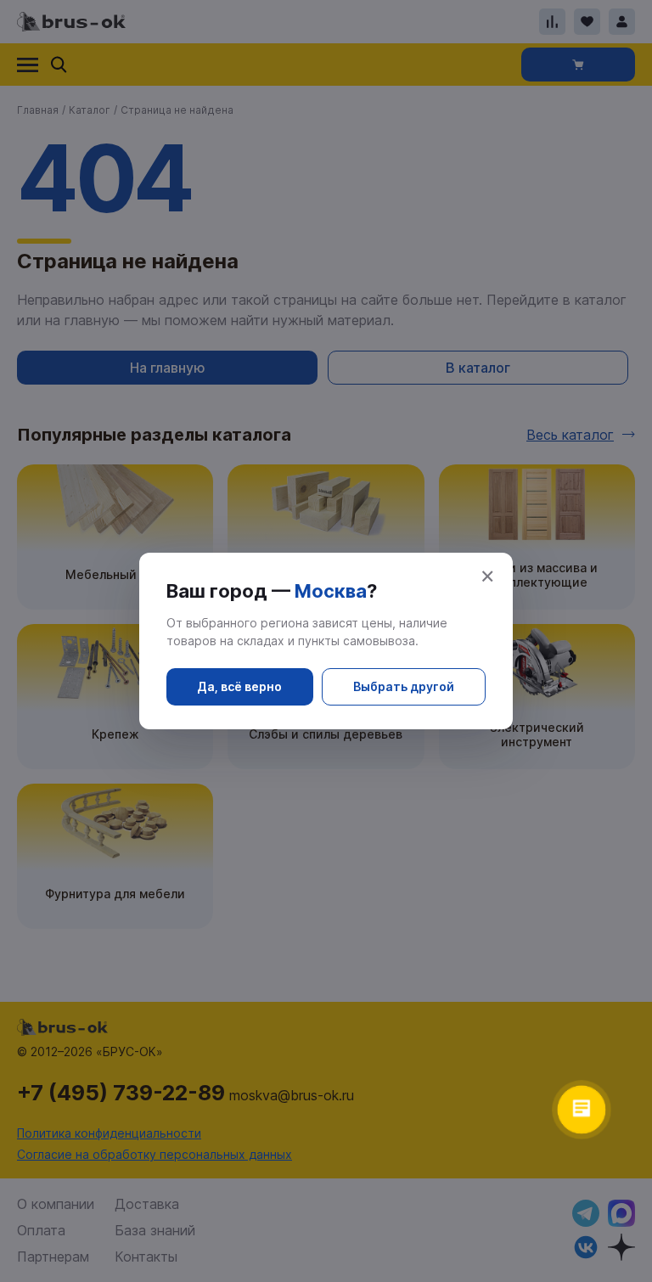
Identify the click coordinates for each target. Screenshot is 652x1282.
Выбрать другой (403, 686)
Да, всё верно (239, 686)
